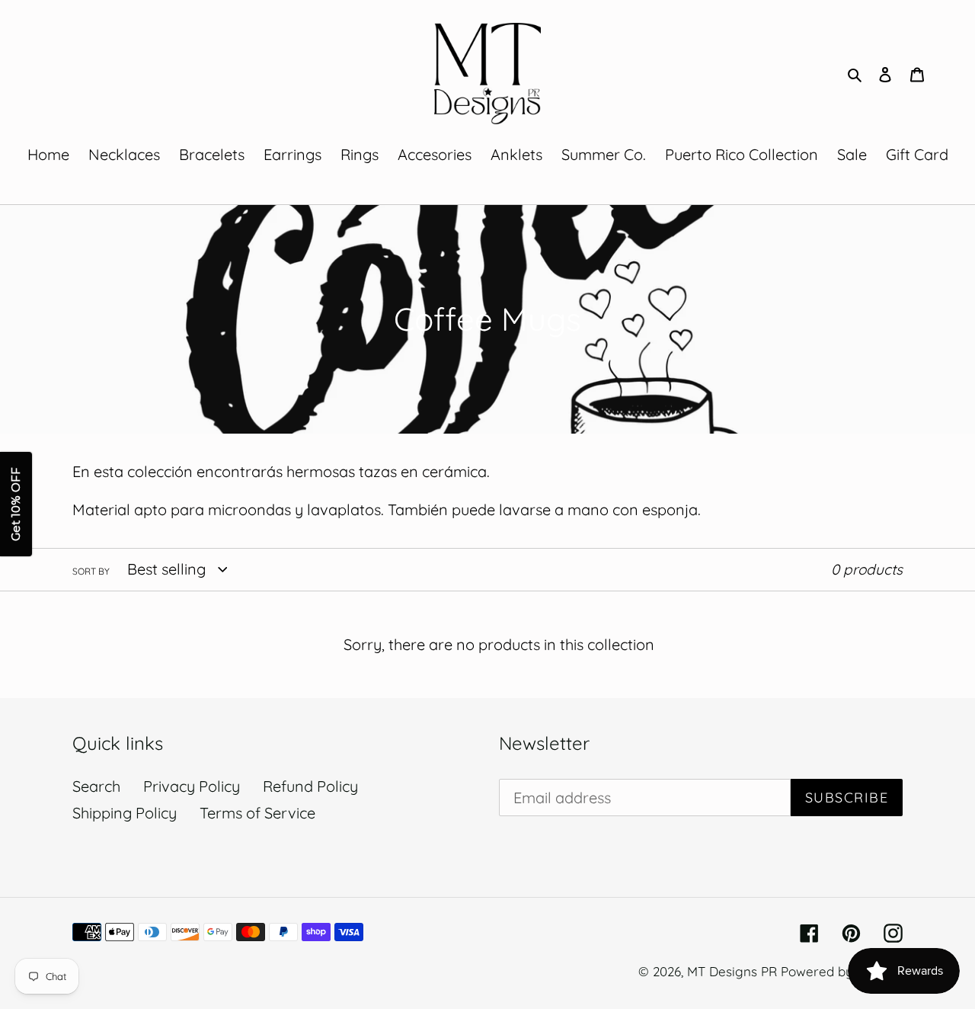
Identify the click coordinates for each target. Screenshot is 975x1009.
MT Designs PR (732, 971)
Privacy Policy (191, 786)
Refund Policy (310, 786)
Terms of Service (257, 812)
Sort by (91, 571)
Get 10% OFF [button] (15, 505)
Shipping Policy (124, 812)
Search (96, 786)
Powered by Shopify (842, 971)
